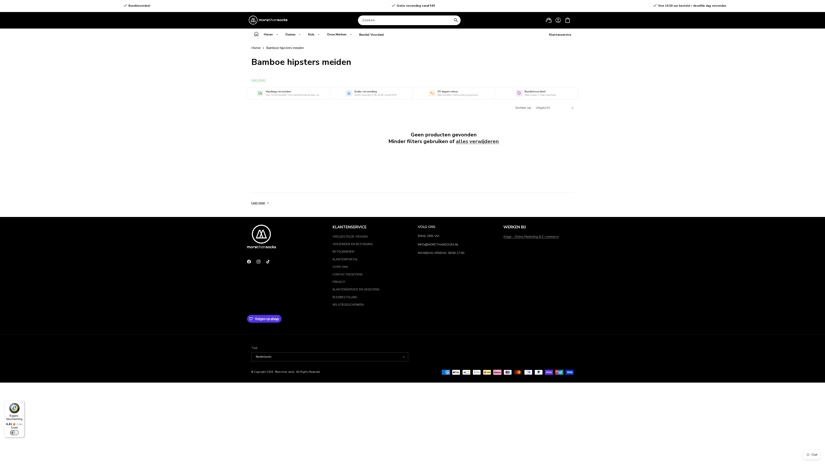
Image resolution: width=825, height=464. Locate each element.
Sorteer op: (523, 108)
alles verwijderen (477, 141)
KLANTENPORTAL (345, 259)
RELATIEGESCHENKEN (348, 305)
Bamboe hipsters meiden (285, 48)
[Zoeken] (456, 20)
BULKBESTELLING (345, 297)
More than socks (285, 372)
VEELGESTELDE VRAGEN (350, 237)
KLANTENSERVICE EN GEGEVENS (356, 289)
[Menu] (21, 403)
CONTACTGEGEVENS (348, 274)
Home (256, 48)
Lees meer (258, 80)
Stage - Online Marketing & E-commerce (531, 237)
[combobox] (409, 20)
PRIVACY (339, 282)
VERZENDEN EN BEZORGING (353, 244)
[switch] (14, 432)
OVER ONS (340, 267)
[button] (567, 20)
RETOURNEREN (343, 252)
